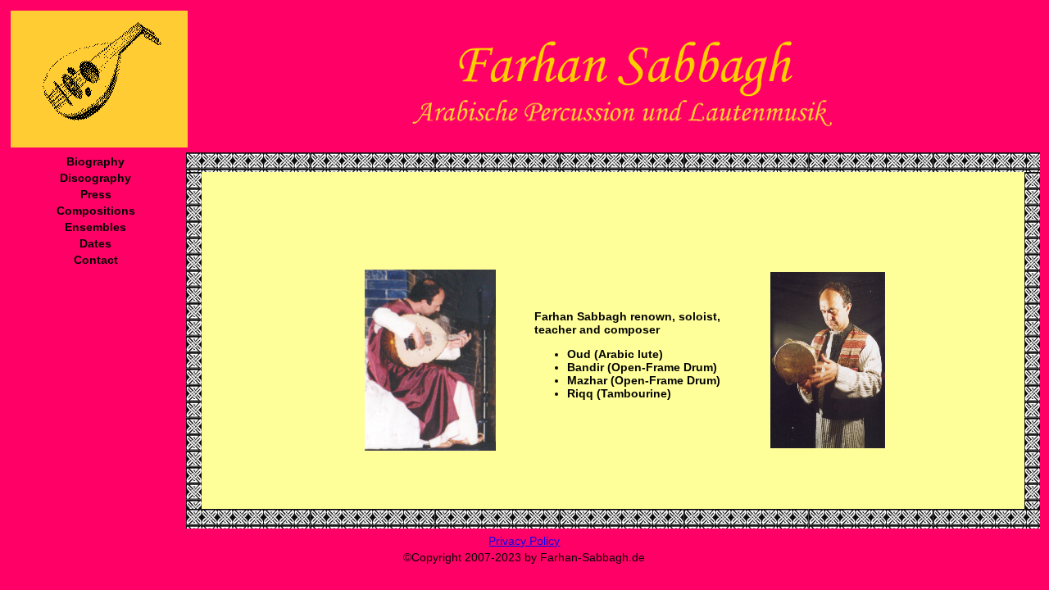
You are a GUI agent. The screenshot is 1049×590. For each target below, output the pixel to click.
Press (95, 194)
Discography (95, 177)
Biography (95, 161)
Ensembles (95, 227)
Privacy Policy (524, 540)
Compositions (96, 210)
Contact (96, 259)
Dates (95, 243)
